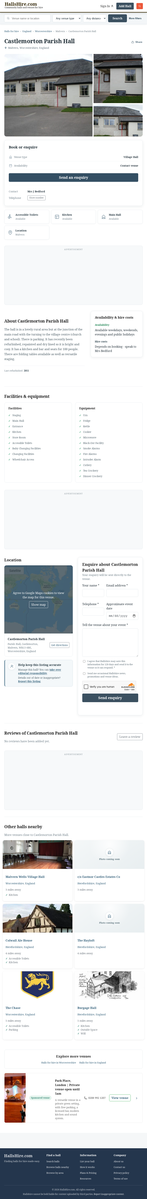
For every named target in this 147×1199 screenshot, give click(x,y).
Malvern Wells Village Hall (25, 877)
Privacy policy (121, 1172)
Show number (36, 197)
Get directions (59, 645)
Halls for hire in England (92, 1062)
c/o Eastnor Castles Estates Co (98, 877)
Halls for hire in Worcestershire (58, 1062)
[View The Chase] (37, 985)
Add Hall (125, 6)
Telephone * (90, 604)
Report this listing (29, 681)
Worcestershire (43, 31)
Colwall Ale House (19, 940)
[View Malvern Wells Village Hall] (37, 854)
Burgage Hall (86, 1008)
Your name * (90, 585)
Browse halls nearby (57, 1167)
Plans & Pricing (88, 1172)
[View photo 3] (118, 128)
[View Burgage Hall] (109, 985)
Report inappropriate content (109, 1194)
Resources (85, 1178)
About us (119, 1161)
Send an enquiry (73, 177)
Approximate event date (119, 606)
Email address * (117, 585)
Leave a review (129, 737)
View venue (120, 1098)
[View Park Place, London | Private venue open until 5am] (15, 1098)
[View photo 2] (118, 78)
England (26, 31)
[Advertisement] (73, 277)
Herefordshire (85, 883)
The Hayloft (85, 940)
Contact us (119, 1167)
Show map (38, 605)
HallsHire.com (18, 1156)
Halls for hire (11, 31)
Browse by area (54, 1172)
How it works (87, 1167)
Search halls (53, 1161)
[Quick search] (139, 6)
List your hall (87, 1161)
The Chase (13, 1008)
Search (117, 18)
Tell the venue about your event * (105, 625)
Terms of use (121, 1178)
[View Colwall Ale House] (37, 918)
